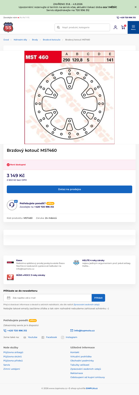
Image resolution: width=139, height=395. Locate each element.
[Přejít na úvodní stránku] (8, 27)
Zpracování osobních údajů (87, 304)
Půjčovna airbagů (13, 352)
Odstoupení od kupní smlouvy (87, 377)
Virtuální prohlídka (81, 356)
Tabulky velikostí (79, 364)
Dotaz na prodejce (69, 189)
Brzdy (35, 39)
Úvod (6, 39)
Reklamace (76, 373)
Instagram (71, 337)
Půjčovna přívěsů (13, 360)
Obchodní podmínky (82, 360)
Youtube (32, 337)
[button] (133, 27)
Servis (6, 364)
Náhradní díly (20, 39)
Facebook (51, 337)
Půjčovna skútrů (12, 356)
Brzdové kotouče (51, 39)
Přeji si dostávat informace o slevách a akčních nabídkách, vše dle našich (51, 304)
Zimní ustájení (11, 369)
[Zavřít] (135, 7)
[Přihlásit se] (115, 27)
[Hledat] (58, 27)
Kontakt (74, 352)
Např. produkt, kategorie (76, 27)
